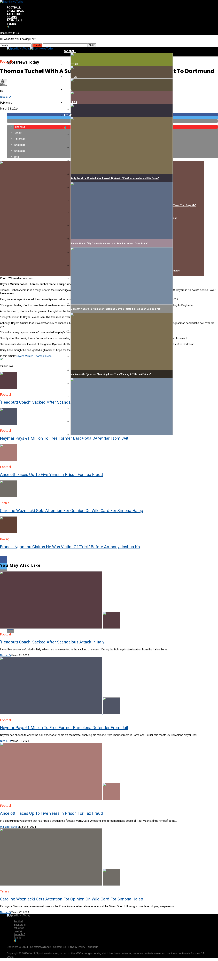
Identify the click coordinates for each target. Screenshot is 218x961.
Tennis (11, 23)
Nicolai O (5, 96)
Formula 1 (14, 20)
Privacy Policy (76, 947)
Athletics (14, 14)
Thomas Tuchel (43, 356)
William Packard (9, 826)
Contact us (59, 947)
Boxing (12, 17)
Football (14, 7)
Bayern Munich (24, 356)
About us (93, 947)
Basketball (15, 10)
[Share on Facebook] (109, 559)
